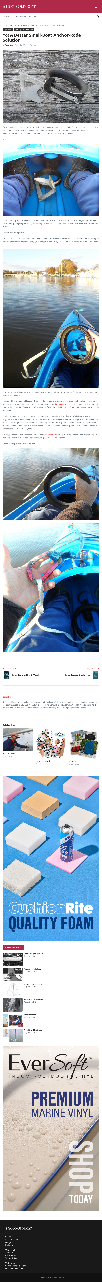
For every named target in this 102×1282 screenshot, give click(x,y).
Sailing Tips (21, 25)
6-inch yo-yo (51, 435)
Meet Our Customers (14, 1268)
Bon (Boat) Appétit (43, 761)
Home (5, 25)
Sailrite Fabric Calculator (15, 1266)
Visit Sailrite (32, 16)
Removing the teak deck (33, 999)
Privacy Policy (11, 1255)
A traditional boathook (33, 1030)
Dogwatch (8, 30)
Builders (9, 1245)
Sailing (12, 25)
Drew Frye (9, 45)
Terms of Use (11, 1258)
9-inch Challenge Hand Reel (65, 404)
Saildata (8, 1236)
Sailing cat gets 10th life (33, 954)
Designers (9, 1242)
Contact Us (10, 1250)
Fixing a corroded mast (33, 969)
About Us (9, 1252)
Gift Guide (73, 762)
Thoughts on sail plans (33, 984)
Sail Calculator (20, 16)
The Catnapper (30, 1015)
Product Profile (9, 753)
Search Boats (8, 16)
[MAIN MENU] (96, 6)
